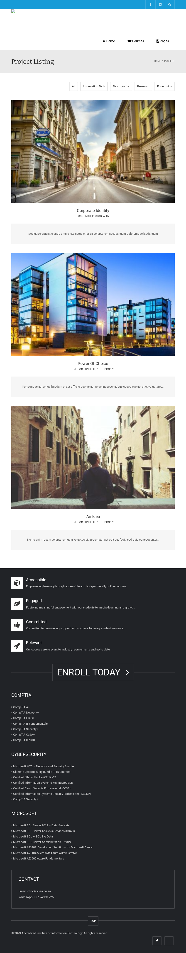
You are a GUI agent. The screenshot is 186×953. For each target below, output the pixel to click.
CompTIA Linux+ (23, 718)
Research (143, 86)
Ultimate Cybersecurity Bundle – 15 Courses (41, 771)
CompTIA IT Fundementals (30, 723)
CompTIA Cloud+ (24, 740)
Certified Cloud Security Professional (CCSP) (42, 788)
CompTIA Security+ (25, 729)
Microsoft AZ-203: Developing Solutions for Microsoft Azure (52, 847)
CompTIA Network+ (26, 712)
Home (110, 41)
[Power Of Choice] (105, 304)
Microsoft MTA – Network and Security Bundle (43, 766)
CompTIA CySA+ (24, 734)
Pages (164, 41)
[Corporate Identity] (105, 151)
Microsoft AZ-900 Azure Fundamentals (38, 858)
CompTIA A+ (21, 707)
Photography (121, 86)
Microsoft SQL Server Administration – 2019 (42, 842)
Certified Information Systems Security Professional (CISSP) (52, 793)
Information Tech (94, 86)
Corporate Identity (93, 210)
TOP (93, 920)
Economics (164, 86)
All (73, 86)
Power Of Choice (93, 363)
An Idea (93, 516)
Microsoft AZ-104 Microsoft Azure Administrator (45, 852)
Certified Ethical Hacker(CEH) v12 (34, 777)
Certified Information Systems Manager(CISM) (43, 782)
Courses (138, 41)
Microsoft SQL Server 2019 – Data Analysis (41, 825)
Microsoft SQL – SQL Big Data (33, 836)
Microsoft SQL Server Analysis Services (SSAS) (44, 830)
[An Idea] (105, 457)
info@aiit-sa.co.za (39, 891)
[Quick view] (82, 151)
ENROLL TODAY (91, 672)
